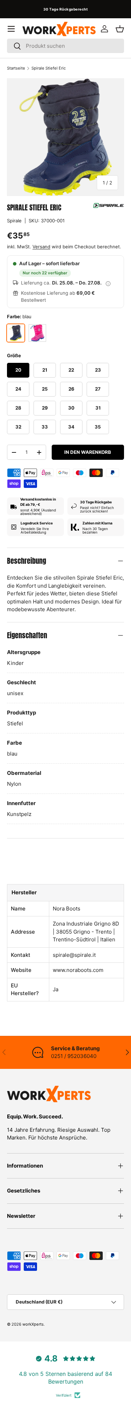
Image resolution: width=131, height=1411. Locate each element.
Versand (41, 246)
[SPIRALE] (108, 205)
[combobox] (65, 46)
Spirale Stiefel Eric (48, 68)
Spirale (14, 220)
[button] (120, 29)
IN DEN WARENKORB (87, 452)
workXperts (33, 1324)
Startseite (16, 68)
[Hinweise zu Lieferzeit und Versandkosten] (108, 283)
